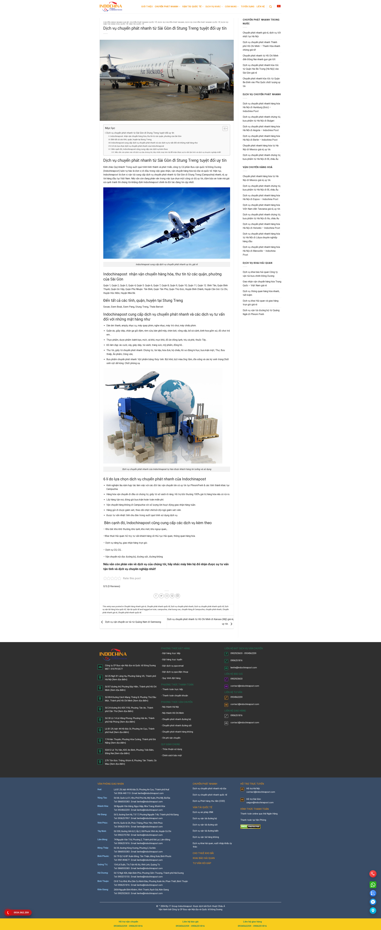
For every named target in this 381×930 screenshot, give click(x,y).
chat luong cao (174, 609)
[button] (278, 6)
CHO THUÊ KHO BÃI (203, 853)
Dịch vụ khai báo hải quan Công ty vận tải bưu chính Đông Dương (260, 274)
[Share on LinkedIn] (177, 595)
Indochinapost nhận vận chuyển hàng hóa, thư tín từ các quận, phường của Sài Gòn (145, 136)
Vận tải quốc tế (191, 6)
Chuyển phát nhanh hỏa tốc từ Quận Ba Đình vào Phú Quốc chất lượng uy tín (261, 82)
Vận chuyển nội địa (115, 556)
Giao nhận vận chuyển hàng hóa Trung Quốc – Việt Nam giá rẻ (262, 283)
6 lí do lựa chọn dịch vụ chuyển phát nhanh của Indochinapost (137, 146)
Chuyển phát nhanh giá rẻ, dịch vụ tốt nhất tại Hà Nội (262, 34)
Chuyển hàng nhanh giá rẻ (116, 22)
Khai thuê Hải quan (114, 536)
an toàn (153, 609)
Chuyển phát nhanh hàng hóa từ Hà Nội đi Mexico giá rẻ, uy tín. (260, 147)
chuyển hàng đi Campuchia (193, 609)
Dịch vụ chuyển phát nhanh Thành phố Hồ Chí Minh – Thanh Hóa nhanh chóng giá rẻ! (261, 46)
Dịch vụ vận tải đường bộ (205, 818)
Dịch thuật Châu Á (216, 906)
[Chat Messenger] (373, 902)
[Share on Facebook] (156, 595)
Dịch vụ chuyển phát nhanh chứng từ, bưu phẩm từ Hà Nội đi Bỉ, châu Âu (262, 157)
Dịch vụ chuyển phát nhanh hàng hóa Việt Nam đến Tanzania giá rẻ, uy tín (261, 207)
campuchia (162, 609)
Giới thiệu (147, 6)
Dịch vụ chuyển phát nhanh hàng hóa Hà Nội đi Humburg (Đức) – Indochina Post (261, 107)
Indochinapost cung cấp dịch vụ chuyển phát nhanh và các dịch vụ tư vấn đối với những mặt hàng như (154, 143)
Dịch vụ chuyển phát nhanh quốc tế (202, 22)
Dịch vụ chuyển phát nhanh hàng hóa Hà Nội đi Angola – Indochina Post (261, 128)
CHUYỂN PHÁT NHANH (205, 783)
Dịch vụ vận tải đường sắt (205, 825)
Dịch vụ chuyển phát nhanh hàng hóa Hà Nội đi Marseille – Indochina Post (261, 251)
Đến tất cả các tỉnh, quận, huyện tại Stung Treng (131, 139)
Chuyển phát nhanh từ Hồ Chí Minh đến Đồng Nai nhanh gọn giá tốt (260, 57)
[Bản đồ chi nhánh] (373, 910)
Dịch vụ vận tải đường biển (205, 831)
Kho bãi (109, 529)
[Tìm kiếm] (270, 7)
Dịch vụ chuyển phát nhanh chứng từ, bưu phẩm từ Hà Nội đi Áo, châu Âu (262, 216)
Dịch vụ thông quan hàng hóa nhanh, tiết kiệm (261, 293)
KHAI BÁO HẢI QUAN (204, 858)
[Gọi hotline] (373, 873)
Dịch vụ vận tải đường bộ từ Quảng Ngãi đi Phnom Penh (261, 312)
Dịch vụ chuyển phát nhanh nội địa (209, 788)
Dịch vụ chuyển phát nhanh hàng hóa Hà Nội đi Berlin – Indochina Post (261, 138)
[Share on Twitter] (161, 595)
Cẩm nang (231, 6)
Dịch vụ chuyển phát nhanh (171, 22)
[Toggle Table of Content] (223, 128)
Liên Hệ (261, 6)
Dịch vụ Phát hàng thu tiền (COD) (209, 801)
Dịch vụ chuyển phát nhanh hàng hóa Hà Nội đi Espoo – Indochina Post (261, 197)
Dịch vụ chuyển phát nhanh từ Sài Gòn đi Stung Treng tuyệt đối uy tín (140, 133)
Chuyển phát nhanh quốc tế (143, 22)
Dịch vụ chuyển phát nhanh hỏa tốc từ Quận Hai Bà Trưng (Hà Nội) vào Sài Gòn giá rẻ (261, 69)
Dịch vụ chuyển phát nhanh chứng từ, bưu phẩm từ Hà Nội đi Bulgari (262, 118)
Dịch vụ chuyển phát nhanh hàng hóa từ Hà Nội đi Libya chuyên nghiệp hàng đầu (261, 237)
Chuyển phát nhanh (166, 6)
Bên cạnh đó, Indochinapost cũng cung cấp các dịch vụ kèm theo (139, 149)
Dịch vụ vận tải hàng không (206, 837)
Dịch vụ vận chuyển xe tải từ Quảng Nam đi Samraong (132, 621)
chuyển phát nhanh (214, 609)
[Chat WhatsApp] (373, 884)
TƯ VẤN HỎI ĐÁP (202, 863)
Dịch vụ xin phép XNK (203, 812)
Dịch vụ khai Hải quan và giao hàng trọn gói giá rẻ (260, 302)
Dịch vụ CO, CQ (113, 549)
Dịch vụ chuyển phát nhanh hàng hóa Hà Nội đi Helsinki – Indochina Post (261, 226)
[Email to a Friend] (166, 595)
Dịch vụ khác (213, 6)
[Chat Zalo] (373, 893)
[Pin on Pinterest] (172, 595)
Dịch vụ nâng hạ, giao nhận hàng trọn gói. (126, 542)
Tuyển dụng (247, 6)
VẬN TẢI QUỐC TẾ (202, 807)
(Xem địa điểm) (119, 679)
